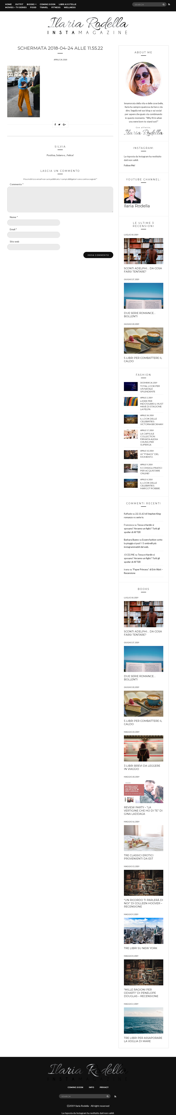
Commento (17, 184)
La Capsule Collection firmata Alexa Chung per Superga (149, 439)
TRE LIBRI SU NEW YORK (140, 948)
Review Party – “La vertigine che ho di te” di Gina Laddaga (143, 810)
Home (8, 4)
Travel (44, 7)
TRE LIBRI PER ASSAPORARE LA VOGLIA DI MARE (143, 1039)
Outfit (19, 4)
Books (31, 4)
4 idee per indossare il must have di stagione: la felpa (151, 405)
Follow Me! (129, 165)
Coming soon (47, 4)
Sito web (14, 241)
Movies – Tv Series (16, 7)
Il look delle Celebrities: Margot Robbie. (150, 485)
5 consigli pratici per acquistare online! (151, 470)
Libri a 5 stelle (67, 4)
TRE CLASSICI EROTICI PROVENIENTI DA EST (138, 857)
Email (13, 229)
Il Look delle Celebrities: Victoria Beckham (151, 421)
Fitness (55, 7)
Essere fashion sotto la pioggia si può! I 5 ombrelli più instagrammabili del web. (143, 543)
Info (91, 1087)
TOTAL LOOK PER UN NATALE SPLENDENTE (150, 389)
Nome (14, 217)
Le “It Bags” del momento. (149, 455)
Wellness (70, 7)
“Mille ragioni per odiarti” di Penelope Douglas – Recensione (141, 993)
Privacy (104, 1087)
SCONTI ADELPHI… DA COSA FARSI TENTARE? (143, 270)
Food (33, 7)
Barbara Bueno (131, 539)
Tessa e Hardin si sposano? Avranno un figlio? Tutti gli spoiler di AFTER (142, 529)
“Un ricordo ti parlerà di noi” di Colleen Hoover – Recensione (143, 903)
